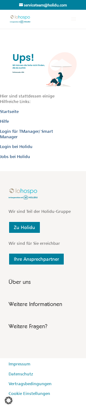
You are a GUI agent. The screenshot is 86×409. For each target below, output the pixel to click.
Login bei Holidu (16, 146)
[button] (8, 400)
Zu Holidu (24, 227)
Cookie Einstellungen (29, 393)
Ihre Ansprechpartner (36, 259)
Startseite (9, 111)
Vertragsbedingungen (30, 383)
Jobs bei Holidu (15, 156)
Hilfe (4, 121)
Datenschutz (21, 373)
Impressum (19, 363)
